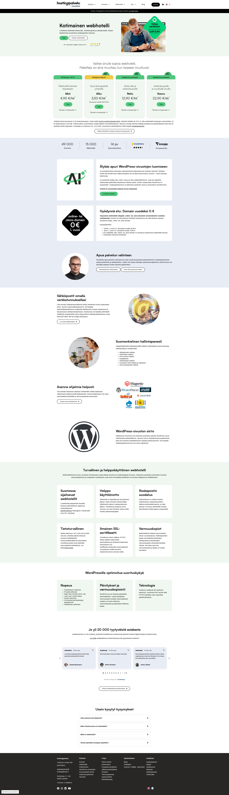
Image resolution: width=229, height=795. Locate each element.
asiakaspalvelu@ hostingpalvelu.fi (63, 770)
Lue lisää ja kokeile (109, 194)
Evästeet (105, 772)
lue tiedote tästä (133, 11)
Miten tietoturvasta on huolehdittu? (93, 726)
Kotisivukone (83, 767)
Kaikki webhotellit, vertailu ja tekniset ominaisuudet (113, 131)
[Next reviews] (169, 658)
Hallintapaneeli (151, 772)
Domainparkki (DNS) (86, 772)
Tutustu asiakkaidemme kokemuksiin (113, 688)
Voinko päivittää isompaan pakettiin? (94, 743)
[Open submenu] (95, 4)
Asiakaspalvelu (151, 762)
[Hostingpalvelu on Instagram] (62, 789)
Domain (82, 762)
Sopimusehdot (107, 777)
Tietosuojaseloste (108, 774)
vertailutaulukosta (138, 126)
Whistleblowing (107, 779)
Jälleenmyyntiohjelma (109, 769)
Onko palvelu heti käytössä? (91, 718)
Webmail (149, 769)
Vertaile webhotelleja (78, 38)
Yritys (104, 758)
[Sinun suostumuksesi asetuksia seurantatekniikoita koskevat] (10, 792)
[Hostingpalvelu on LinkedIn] (65, 789)
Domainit (104, 4)
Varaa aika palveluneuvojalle (133, 269)
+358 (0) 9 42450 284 (64, 762)
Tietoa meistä (106, 762)
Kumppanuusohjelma (109, 767)
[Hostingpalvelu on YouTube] (69, 789)
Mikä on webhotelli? (88, 734)
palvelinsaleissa (66, 511)
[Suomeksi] (170, 4)
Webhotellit (119, 4)
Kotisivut (90, 4)
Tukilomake (150, 774)
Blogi (143, 4)
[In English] (167, 4)
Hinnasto (82, 777)
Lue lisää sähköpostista (67, 321)
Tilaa (63, 38)
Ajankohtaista (129, 758)
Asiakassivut (150, 767)
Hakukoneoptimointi (86, 774)
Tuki (132, 4)
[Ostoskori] (162, 5)
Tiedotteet (127, 764)
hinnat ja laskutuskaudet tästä (109, 121)
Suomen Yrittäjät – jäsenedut (134, 767)
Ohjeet (148, 764)
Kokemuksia (106, 764)
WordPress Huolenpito (87, 769)
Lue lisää (93, 638)
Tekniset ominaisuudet (67, 110)
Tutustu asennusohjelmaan (68, 401)
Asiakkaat (150, 758)
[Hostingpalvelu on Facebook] (58, 789)
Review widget (109, 679)
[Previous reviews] (60, 658)
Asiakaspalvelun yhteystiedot (108, 269)
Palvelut (82, 758)
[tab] (103, 673)
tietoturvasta (68, 548)
